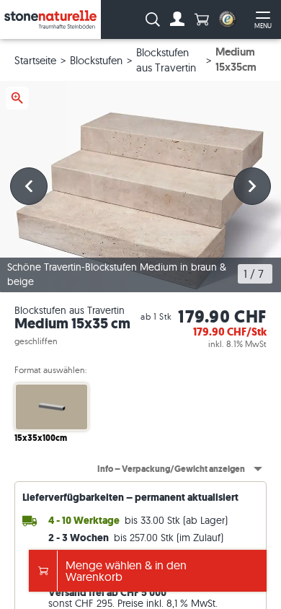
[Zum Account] (177, 19)
